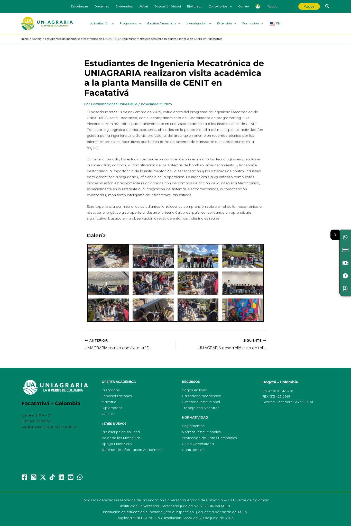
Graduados (124, 6)
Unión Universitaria (198, 443)
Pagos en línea (194, 390)
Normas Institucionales (201, 432)
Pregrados (111, 390)
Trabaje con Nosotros (200, 407)
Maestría (109, 402)
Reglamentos (193, 425)
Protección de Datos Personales (209, 438)
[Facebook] (24, 477)
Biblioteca (194, 6)
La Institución (99, 23)
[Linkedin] (61, 477)
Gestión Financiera (161, 23)
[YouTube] (71, 477)
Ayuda (273, 6)
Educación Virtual (167, 6)
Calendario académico (201, 396)
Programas (128, 23)
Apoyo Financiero (117, 443)
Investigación (197, 23)
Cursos (108, 413)
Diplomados (112, 407)
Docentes (102, 6)
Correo (243, 6)
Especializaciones (117, 396)
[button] (229, 6)
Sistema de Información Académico (132, 449)
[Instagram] (34, 477)
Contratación (193, 449)
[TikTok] (52, 477)
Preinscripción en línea (121, 432)
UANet (143, 6)
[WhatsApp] (80, 477)
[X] (43, 477)
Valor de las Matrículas (121, 438)
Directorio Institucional (201, 402)
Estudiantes (79, 6)
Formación (250, 23)
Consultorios (218, 6)
